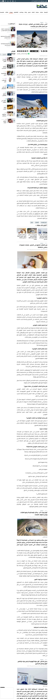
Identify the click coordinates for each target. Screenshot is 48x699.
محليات (41, 12)
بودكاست (21, 12)
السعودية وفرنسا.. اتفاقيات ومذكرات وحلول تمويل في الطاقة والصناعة (5, 29)
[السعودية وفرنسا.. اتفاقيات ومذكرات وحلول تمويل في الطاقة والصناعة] (13, 29)
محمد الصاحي (45, 537)
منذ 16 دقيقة (8, 39)
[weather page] (10, 1)
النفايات (37, 222)
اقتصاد (33, 12)
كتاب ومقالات (3, 119)
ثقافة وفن (16, 12)
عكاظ (45, 22)
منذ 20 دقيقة (8, 46)
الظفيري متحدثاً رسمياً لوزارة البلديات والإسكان (5, 37)
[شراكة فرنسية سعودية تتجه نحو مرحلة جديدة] (13, 43)
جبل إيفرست (43, 222)
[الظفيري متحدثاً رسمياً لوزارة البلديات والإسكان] (13, 36)
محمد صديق (45, 269)
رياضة (26, 12)
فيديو (29, 12)
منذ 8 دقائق (8, 32)
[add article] (12, 1)
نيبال (32, 222)
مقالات (6, 12)
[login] (7, 1)
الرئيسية (46, 12)
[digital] (15, 1)
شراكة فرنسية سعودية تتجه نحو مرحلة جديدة (5, 44)
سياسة (37, 12)
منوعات (11, 12)
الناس (9, 34)
